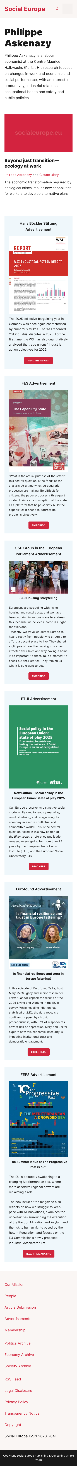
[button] (57, 9)
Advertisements (17, 1319)
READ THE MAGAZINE (38, 1253)
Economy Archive (19, 1355)
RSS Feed (12, 1379)
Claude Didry (49, 175)
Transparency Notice (22, 1413)
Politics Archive (17, 1343)
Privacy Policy (16, 1402)
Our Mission (14, 1284)
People (10, 1296)
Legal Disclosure (18, 1390)
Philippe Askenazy (18, 175)
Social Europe (24, 8)
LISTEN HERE (38, 1051)
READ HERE (38, 866)
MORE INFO (38, 676)
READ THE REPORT (38, 360)
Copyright (12, 1425)
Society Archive (17, 1366)
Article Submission (20, 1307)
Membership (14, 1330)
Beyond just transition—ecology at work (31, 163)
